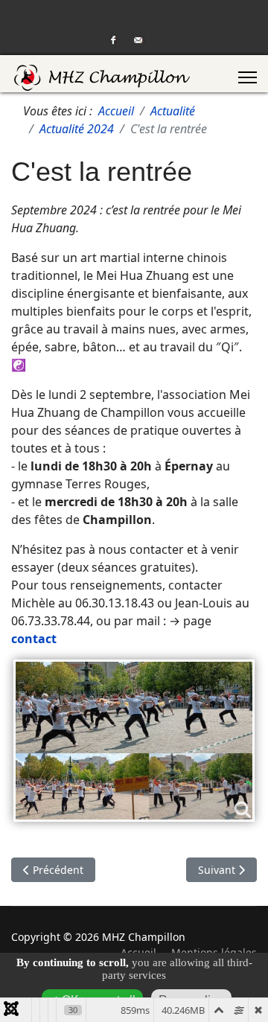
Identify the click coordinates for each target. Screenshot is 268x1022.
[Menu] (247, 77)
